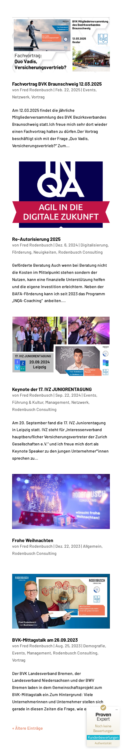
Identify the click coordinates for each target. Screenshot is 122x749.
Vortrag (38, 96)
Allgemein (92, 546)
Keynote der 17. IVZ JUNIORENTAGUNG (52, 389)
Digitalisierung (94, 244)
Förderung (21, 252)
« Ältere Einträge (27, 728)
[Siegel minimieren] (117, 710)
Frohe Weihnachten (32, 540)
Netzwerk (20, 96)
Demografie (94, 645)
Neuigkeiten (44, 252)
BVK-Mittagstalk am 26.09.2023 (45, 640)
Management (57, 402)
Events (89, 89)
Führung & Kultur (27, 402)
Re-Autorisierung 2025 (36, 239)
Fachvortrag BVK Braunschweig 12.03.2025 (57, 84)
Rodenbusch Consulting (80, 252)
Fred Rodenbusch (36, 89)
